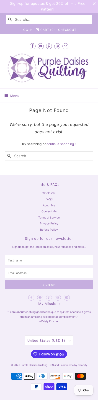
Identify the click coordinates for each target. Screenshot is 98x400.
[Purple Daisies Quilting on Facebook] (33, 46)
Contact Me (49, 211)
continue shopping (60, 144)
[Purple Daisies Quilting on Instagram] (57, 46)
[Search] (10, 19)
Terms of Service (49, 217)
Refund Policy (49, 229)
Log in (27, 30)
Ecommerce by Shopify (73, 365)
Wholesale (49, 193)
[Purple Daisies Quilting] (49, 68)
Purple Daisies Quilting (34, 365)
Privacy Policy (49, 223)
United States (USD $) (46, 340)
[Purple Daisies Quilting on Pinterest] (49, 46)
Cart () (47, 30)
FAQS (49, 199)
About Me (49, 205)
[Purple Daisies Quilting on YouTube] (41, 46)
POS (51, 365)
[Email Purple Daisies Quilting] (65, 46)
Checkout (67, 30)
